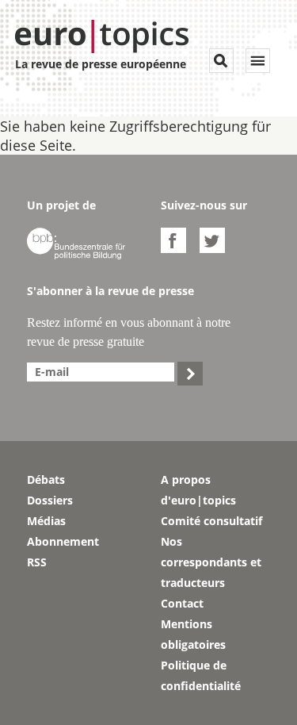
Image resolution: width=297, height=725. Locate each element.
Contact (182, 603)
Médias (46, 520)
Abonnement (63, 541)
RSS (37, 562)
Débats (46, 479)
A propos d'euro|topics (198, 490)
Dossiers (50, 500)
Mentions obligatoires (193, 634)
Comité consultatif (211, 520)
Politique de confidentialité (201, 675)
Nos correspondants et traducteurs (211, 562)
